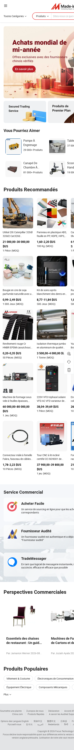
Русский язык (14, 724)
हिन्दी (66, 724)
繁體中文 (51, 721)
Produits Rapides (36, 714)
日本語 (64, 721)
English (25, 721)
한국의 (29, 724)
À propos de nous (34, 710)
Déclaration (53, 710)
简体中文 (38, 721)
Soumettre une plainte (11, 710)
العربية (40, 724)
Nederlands (53, 724)
